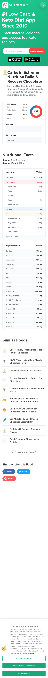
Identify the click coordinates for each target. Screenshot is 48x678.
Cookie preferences (24, 658)
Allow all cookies (24, 673)
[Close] (45, 622)
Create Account (37, 51)
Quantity (9, 124)
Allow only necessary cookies (24, 666)
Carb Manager (15, 5)
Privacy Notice (28, 653)
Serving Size (11, 135)
